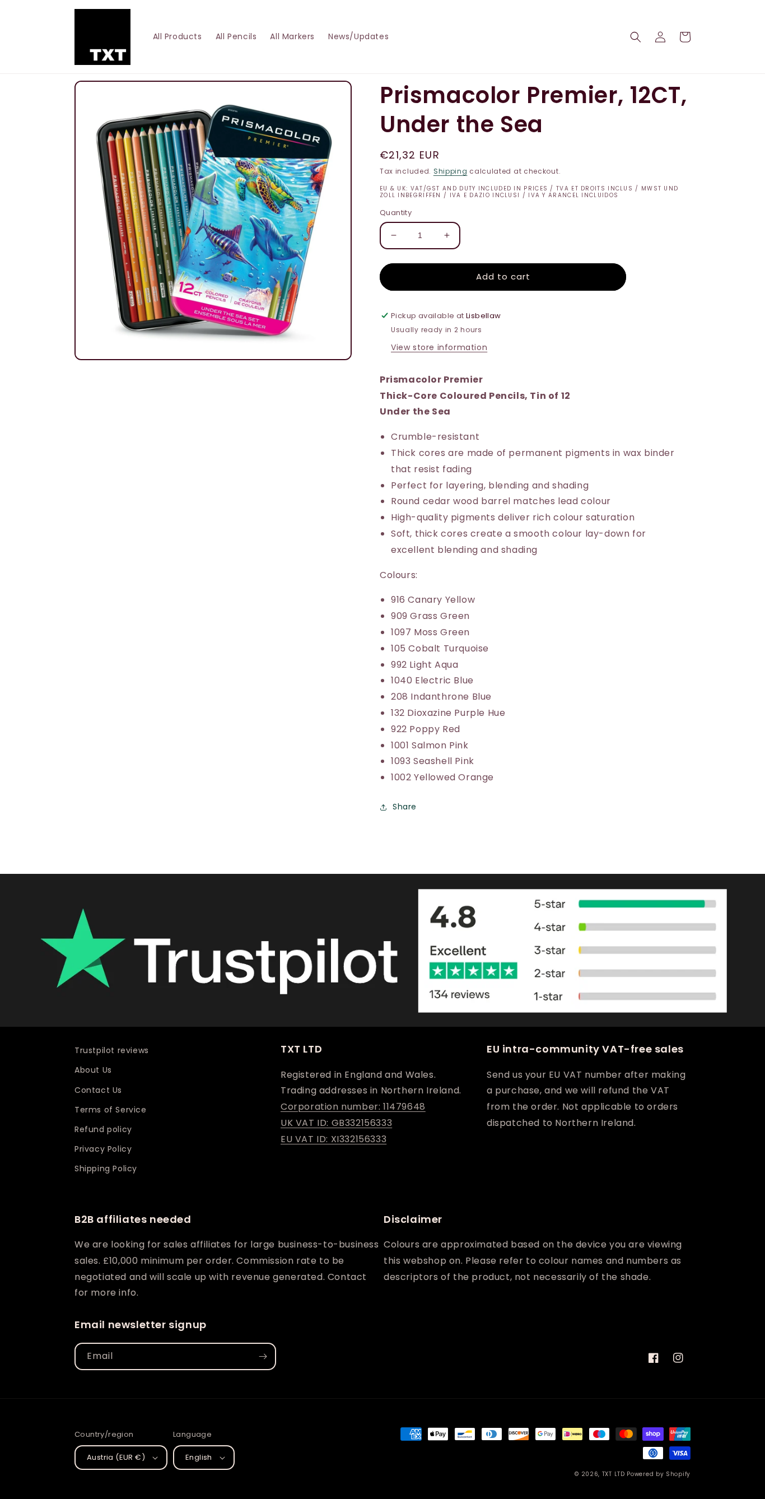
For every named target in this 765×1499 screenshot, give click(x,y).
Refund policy (103, 1129)
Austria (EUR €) (116, 1457)
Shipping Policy (105, 1168)
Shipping (450, 171)
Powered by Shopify (659, 1474)
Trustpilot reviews (111, 1050)
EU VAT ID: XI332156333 (333, 1139)
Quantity (396, 212)
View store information (439, 347)
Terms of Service (110, 1109)
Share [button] (405, 806)
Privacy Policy (103, 1148)
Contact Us (98, 1090)
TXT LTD (613, 1474)
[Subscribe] (262, 1356)
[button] (635, 37)
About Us (93, 1070)
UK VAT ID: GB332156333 (336, 1122)
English (198, 1457)
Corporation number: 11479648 (353, 1106)
